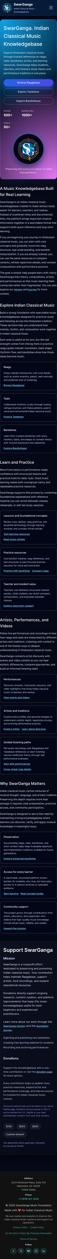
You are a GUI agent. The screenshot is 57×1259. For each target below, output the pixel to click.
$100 (9, 1126)
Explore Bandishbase (28, 100)
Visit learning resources (17, 534)
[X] (21, 1251)
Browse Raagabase (28, 82)
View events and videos (17, 697)
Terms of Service (28, 1239)
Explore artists (12, 729)
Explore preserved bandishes (20, 858)
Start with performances (17, 763)
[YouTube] (28, 1251)
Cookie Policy (37, 1227)
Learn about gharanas (34, 729)
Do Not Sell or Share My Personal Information (28, 1233)
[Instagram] (36, 1251)
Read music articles (14, 539)
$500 (35, 1126)
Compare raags (40, 570)
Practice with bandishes (17, 570)
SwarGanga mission (14, 1026)
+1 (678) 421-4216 (29, 1198)
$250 (22, 1126)
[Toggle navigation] (51, 7)
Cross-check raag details (17, 769)
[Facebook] (13, 1251)
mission (18, 289)
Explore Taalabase (28, 91)
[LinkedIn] (44, 1251)
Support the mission (15, 928)
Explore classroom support (19, 605)
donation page (44, 1071)
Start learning (11, 893)
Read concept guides (32, 893)
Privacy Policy (20, 1227)
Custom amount (15, 1134)
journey (32, 289)
